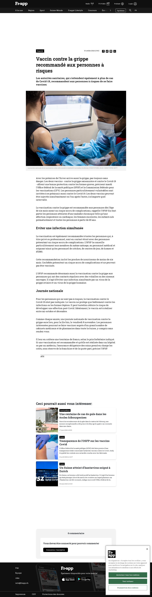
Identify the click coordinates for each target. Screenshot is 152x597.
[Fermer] (147, 549)
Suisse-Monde (54, 13)
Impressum (20, 594)
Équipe (18, 573)
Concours (90, 13)
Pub (17, 568)
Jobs (17, 578)
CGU (34, 594)
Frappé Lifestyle (73, 13)
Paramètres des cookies (127, 588)
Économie (104, 13)
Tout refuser (127, 581)
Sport (40, 13)
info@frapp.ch (21, 583)
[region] (128, 570)
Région (29, 13)
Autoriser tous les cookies (127, 575)
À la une (17, 13)
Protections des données (53, 594)
